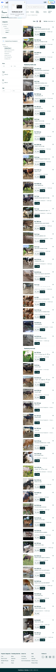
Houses (32, 12)
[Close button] (24, 2)
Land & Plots (50, 12)
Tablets (45, 12)
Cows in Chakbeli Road (32, 15)
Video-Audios (37, 12)
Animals (7, 15)
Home (2, 15)
